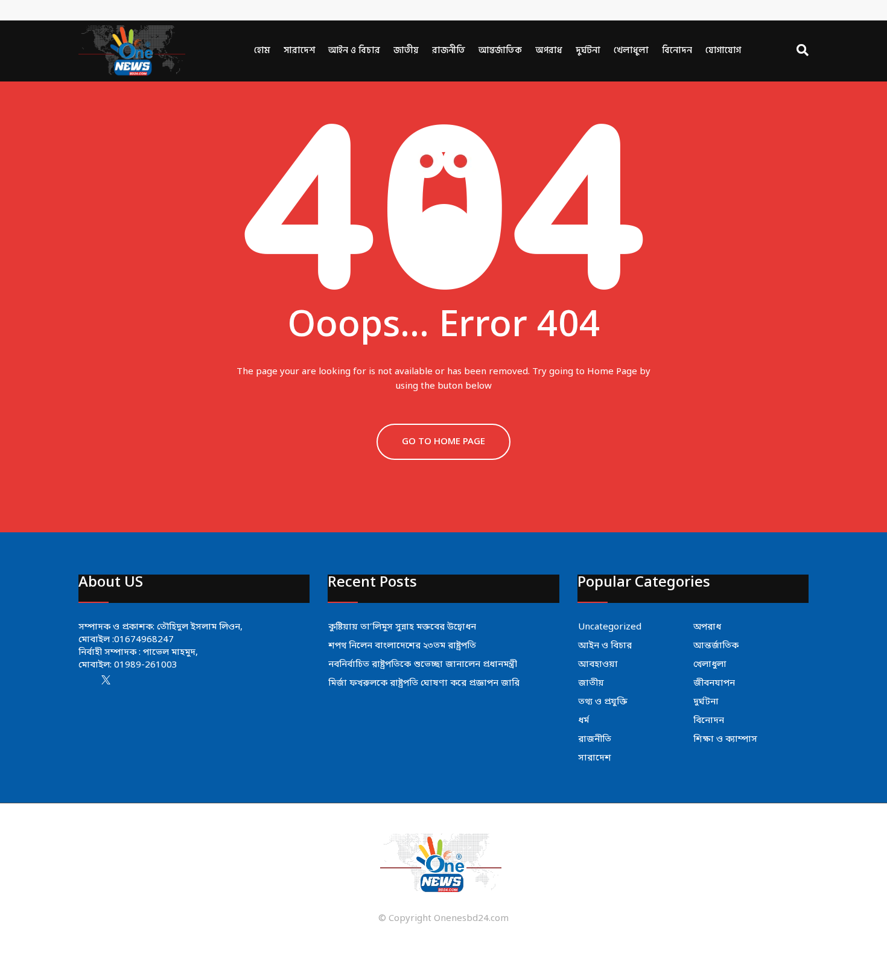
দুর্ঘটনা (588, 50)
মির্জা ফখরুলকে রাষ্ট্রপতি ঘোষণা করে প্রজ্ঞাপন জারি (424, 683)
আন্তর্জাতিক (500, 50)
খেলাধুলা (631, 50)
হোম (262, 50)
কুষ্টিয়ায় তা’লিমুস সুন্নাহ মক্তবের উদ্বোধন (402, 627)
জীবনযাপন (714, 683)
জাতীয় (406, 50)
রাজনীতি (448, 50)
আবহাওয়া (598, 664)
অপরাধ (548, 50)
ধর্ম (583, 721)
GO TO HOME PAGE (443, 442)
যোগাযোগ (723, 50)
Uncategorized (609, 627)
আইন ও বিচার (354, 50)
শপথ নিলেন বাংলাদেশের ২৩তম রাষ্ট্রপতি (402, 646)
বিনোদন (677, 50)
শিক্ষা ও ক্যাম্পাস (725, 739)
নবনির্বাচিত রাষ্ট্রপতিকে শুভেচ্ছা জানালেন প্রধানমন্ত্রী (422, 664)
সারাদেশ (299, 50)
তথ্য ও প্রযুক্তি (603, 702)
